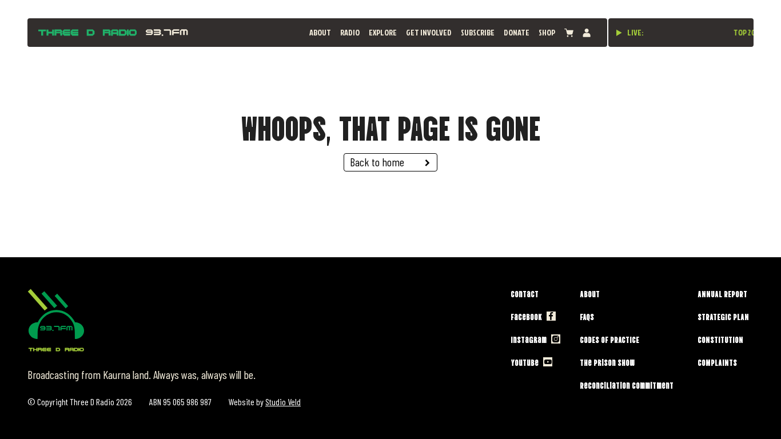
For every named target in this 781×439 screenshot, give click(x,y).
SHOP (547, 32)
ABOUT (320, 32)
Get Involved (429, 32)
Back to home (377, 162)
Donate (516, 32)
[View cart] (568, 33)
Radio (350, 32)
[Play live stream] (619, 32)
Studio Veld (283, 401)
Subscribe (478, 32)
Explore (383, 32)
